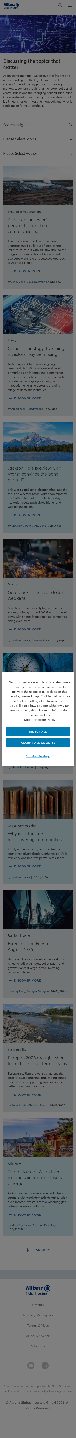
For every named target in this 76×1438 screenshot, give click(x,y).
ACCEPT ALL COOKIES (38, 743)
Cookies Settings (38, 756)
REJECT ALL (38, 732)
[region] (38, 719)
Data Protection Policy (39, 720)
